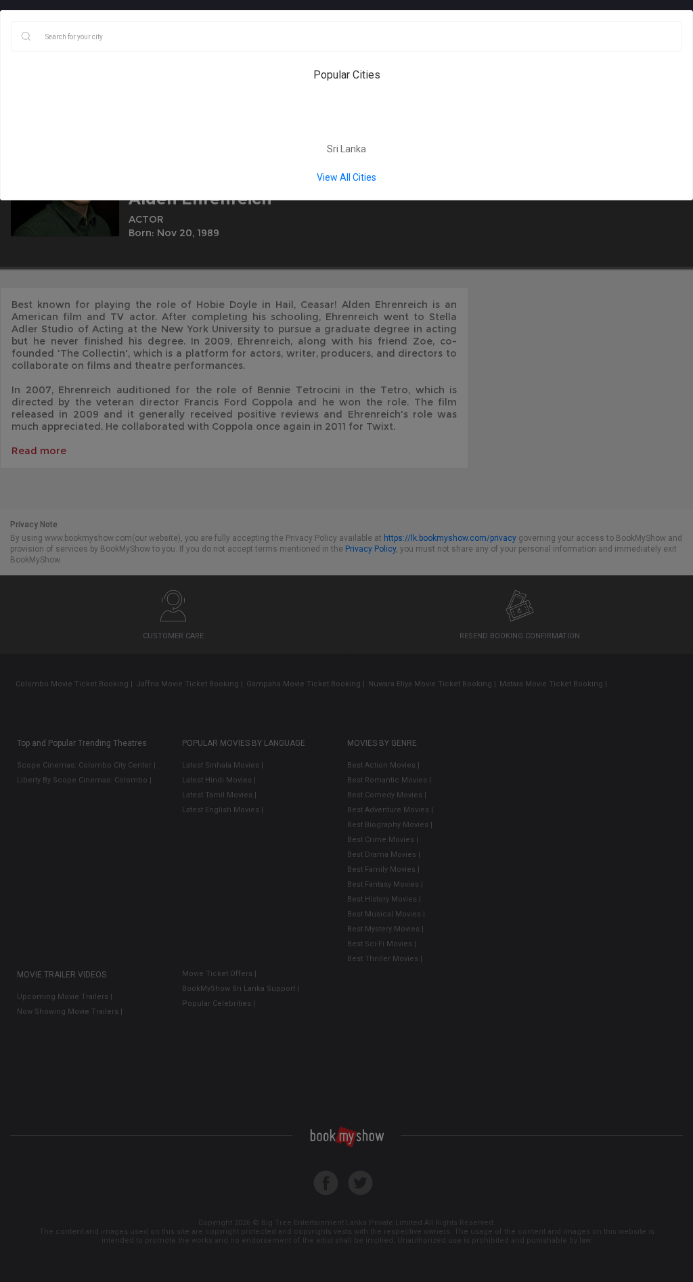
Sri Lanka (346, 148)
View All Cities (346, 177)
